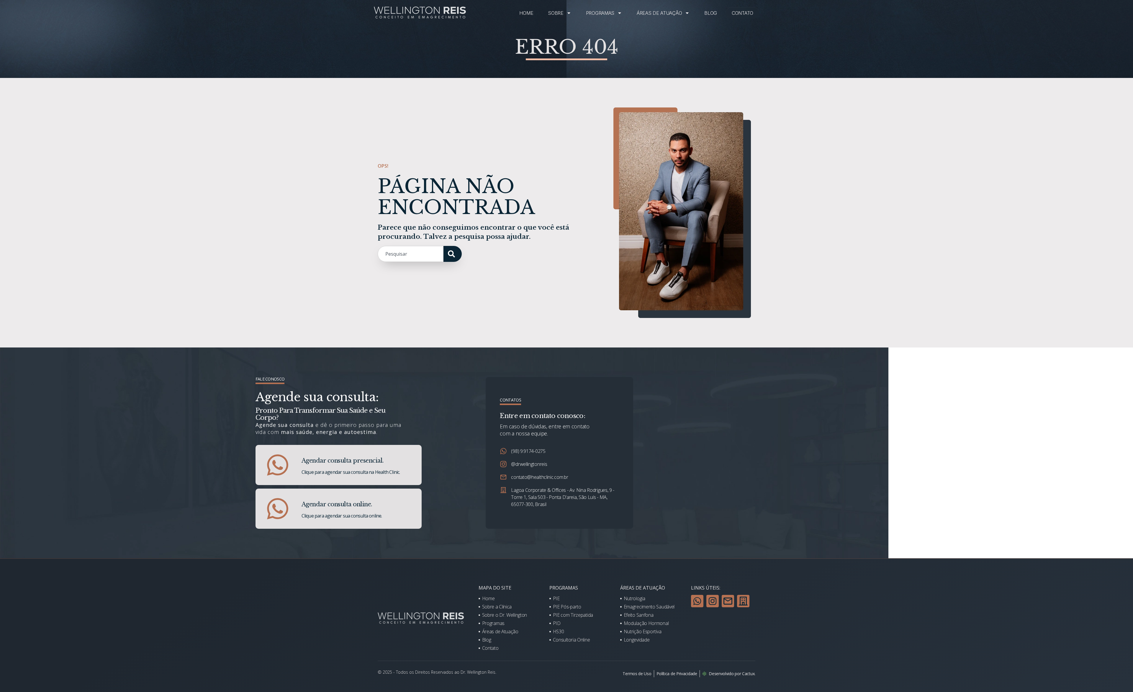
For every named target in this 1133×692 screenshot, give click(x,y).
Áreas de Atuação (659, 13)
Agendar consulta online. (337, 504)
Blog (710, 13)
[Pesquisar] (452, 254)
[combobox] (410, 254)
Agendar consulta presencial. (343, 460)
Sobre (556, 13)
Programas (600, 13)
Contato (742, 13)
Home (526, 13)
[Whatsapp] (697, 601)
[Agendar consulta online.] (278, 509)
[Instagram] (712, 601)
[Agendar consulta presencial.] (278, 465)
